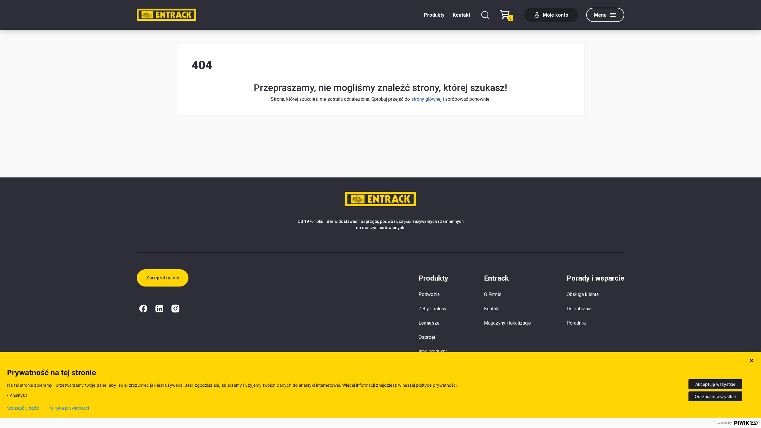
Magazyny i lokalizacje (507, 323)
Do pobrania (579, 308)
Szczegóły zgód (23, 408)
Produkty (434, 15)
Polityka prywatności (68, 408)
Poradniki (576, 323)
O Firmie (492, 294)
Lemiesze (429, 323)
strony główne (426, 99)
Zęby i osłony (432, 308)
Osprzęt (427, 337)
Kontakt (461, 15)
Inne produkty (433, 351)
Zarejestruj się (162, 278)
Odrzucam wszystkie (715, 396)
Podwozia (429, 294)
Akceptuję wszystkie (715, 384)
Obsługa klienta (583, 294)
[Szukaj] (485, 14)
